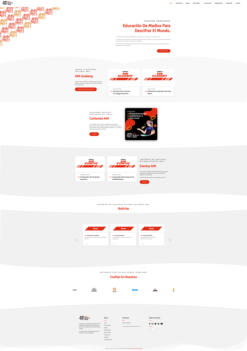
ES (150, 329)
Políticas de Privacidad (136, 348)
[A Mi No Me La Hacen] (7, 3)
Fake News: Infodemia (93, 235)
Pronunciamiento (119, 235)
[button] (74, 290)
